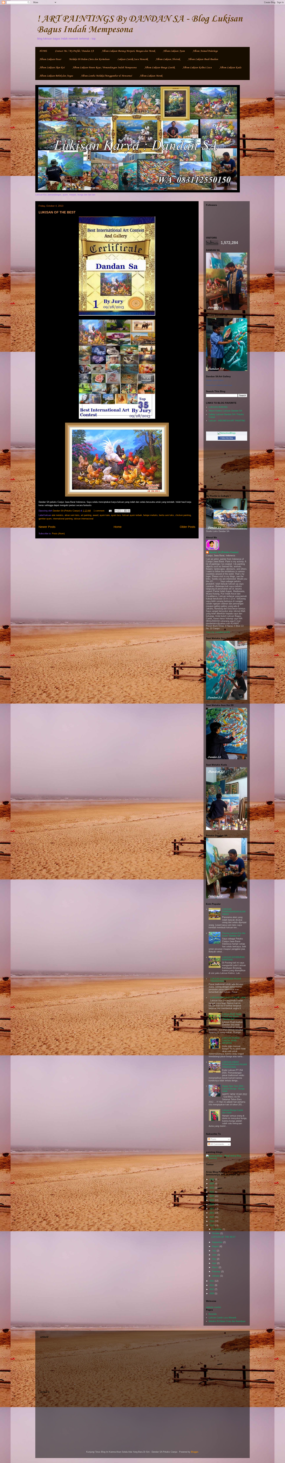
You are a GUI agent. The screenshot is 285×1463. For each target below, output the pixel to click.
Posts (213, 1139)
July (214, 1250)
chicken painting (183, 515)
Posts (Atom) (58, 533)
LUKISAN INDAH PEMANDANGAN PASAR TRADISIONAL (234, 1064)
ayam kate (105, 515)
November (217, 1229)
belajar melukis (150, 515)
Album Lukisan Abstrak (168, 59)
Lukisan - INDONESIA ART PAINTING (227, 420)
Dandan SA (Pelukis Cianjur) (223, 552)
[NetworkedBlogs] (227, 433)
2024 (212, 1183)
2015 (212, 1217)
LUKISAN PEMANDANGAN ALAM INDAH (233, 911)
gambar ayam (45, 518)
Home (118, 526)
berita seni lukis (166, 515)
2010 (212, 1289)
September (217, 1242)
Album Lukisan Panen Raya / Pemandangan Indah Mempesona (104, 67)
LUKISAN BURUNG (218, 407)
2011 (212, 1285)
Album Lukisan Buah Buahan (203, 59)
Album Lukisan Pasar (50, 59)
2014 (212, 1221)
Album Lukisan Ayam (174, 51)
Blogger (194, 1452)
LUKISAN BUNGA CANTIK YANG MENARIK (230, 1040)
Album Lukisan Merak (151, 75)
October (216, 1233)
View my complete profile (218, 632)
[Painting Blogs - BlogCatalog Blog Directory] (226, 1158)
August (216, 1246)
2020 (212, 1196)
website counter (213, 1307)
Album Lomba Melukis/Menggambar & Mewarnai (106, 75)
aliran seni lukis (72, 515)
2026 (212, 1179)
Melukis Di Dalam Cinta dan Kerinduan (89, 59)
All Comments (217, 1144)
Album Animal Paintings (205, 51)
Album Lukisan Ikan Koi (51, 67)
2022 (212, 1187)
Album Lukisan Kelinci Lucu (197, 67)
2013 (212, 1225)
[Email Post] (110, 510)
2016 (212, 1213)
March (215, 1267)
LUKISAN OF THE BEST (57, 212)
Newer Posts (47, 526)
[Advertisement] (142, 1362)
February (216, 1271)
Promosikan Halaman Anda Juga (219, 385)
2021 (212, 1192)
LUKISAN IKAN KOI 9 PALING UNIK (228, 997)
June (214, 1255)
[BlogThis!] (119, 510)
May (214, 1259)
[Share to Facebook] (125, 510)
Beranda (213, 1314)
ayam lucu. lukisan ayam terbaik (126, 515)
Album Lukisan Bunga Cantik (159, 67)
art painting (86, 515)
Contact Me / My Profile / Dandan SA (74, 51)
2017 (212, 1208)
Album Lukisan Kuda (230, 67)
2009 (212, 1293)
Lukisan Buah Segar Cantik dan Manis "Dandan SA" (231, 1016)
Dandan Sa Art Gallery (215, 380)
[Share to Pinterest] (128, 510)
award (95, 515)
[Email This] (116, 510)
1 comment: (100, 510)
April (214, 1263)
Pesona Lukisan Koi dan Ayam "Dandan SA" (233, 934)
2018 (212, 1204)
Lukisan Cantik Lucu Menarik (132, 59)
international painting (63, 518)
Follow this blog (227, 438)
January (216, 1276)
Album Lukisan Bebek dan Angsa (56, 75)
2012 (212, 1281)
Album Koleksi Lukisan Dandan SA (225, 410)
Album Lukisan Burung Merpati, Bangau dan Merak (128, 51)
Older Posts (187, 526)
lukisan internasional (83, 518)
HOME (43, 51)
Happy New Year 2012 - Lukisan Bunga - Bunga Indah (233, 1088)
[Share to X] (122, 510)
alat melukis (57, 515)
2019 (212, 1200)
